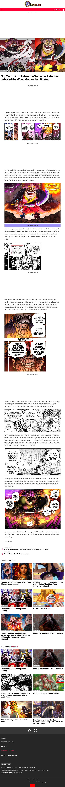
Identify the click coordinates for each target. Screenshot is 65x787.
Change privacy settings (7, 750)
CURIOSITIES (37, 579)
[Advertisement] (32, 25)
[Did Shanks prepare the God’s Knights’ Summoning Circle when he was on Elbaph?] (48, 709)
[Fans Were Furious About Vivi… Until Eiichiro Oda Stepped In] (16, 571)
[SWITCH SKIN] (63, 9)
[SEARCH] (60, 9)
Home (20, 782)
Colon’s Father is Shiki (42, 609)
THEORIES (4, 606)
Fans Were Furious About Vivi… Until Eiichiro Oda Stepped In (16, 583)
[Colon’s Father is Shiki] (48, 598)
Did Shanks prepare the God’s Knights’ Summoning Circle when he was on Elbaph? (48, 722)
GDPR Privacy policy (41, 782)
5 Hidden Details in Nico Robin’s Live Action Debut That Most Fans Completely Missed (48, 584)
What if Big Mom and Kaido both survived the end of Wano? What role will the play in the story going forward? (16, 636)
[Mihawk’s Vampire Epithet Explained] (48, 622)
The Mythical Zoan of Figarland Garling (11, 772)
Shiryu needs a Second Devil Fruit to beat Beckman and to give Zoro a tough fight (15, 695)
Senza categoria (6, 579)
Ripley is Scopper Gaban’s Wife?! (46, 693)
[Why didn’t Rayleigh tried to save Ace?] (16, 709)
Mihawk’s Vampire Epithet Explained (48, 633)
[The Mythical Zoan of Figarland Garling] (16, 598)
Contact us (31, 782)
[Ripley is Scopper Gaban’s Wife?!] (48, 682)
